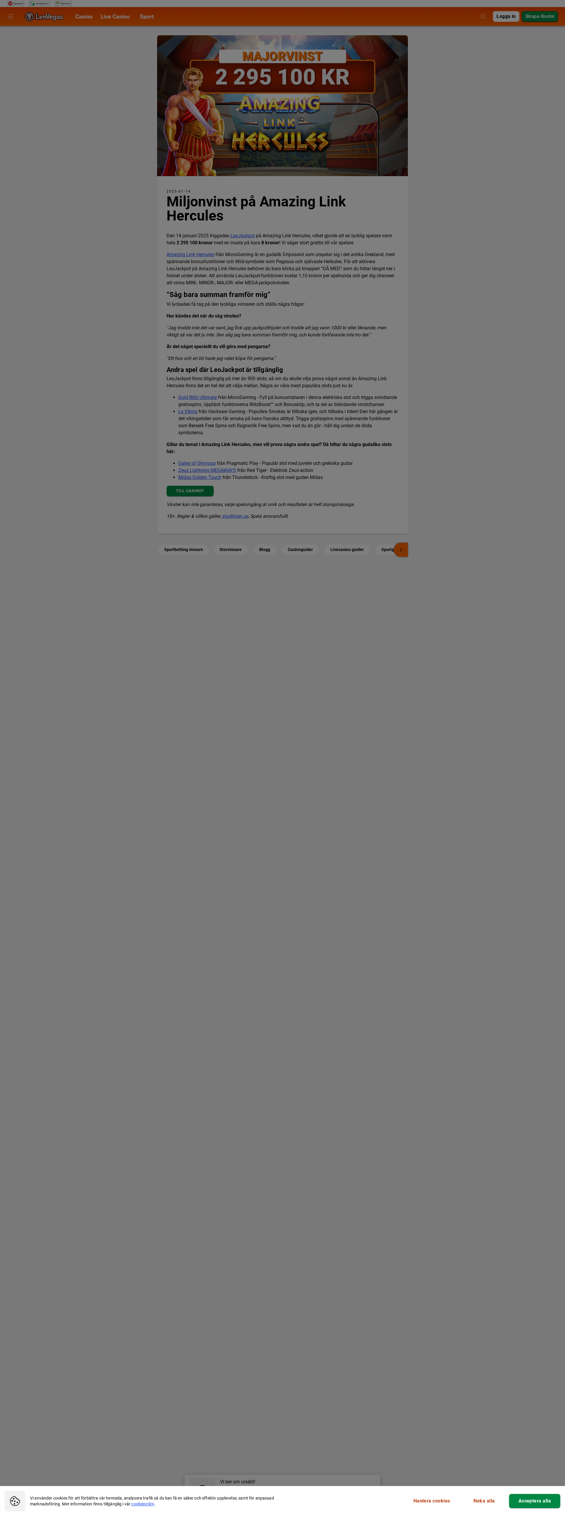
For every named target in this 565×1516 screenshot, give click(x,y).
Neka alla (484, 1501)
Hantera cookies (431, 1501)
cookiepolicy (142, 1504)
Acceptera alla (535, 1501)
